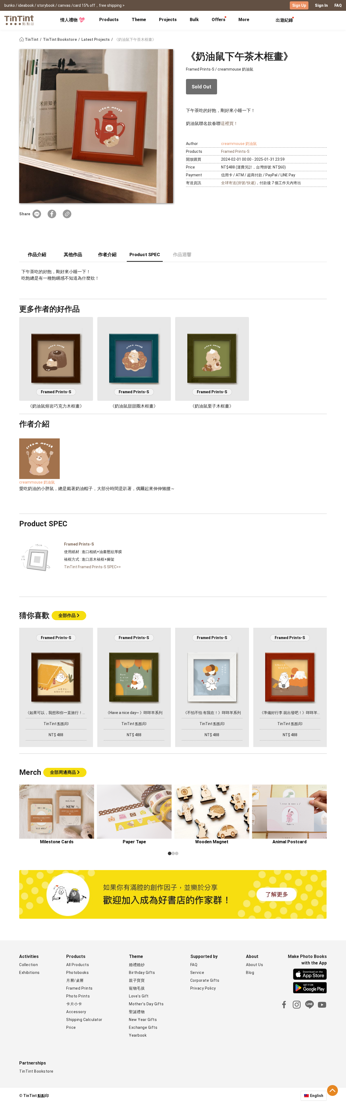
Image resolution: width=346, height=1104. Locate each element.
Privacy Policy (203, 988)
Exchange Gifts (143, 1027)
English (316, 1095)
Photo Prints (78, 996)
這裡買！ (229, 123)
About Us (254, 965)
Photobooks (77, 972)
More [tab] (243, 19)
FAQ (338, 5)
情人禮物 (69, 19)
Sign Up (299, 5)
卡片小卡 (74, 1004)
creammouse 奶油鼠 (239, 143)
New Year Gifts (143, 1019)
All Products (77, 965)
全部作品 (67, 615)
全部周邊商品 (63, 772)
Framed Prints (79, 988)
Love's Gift (139, 996)
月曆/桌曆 (75, 980)
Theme (139, 19)
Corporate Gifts (204, 980)
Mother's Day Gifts (146, 1004)
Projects (168, 19)
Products (109, 19)
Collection (28, 965)
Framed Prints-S (235, 151)
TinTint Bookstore (60, 39)
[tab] (109, 20)
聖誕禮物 (137, 1012)
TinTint (31, 39)
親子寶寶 (137, 980)
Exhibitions (29, 972)
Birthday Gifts (142, 972)
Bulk (194, 19)
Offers (218, 19)
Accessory (76, 1012)
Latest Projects (96, 39)
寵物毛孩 (137, 988)
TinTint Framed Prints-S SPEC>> (92, 567)
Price (71, 1027)
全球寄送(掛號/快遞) (238, 183)
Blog (250, 972)
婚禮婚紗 (137, 965)
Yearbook (138, 1035)
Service (197, 972)
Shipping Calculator (84, 1019)
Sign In (321, 5)
